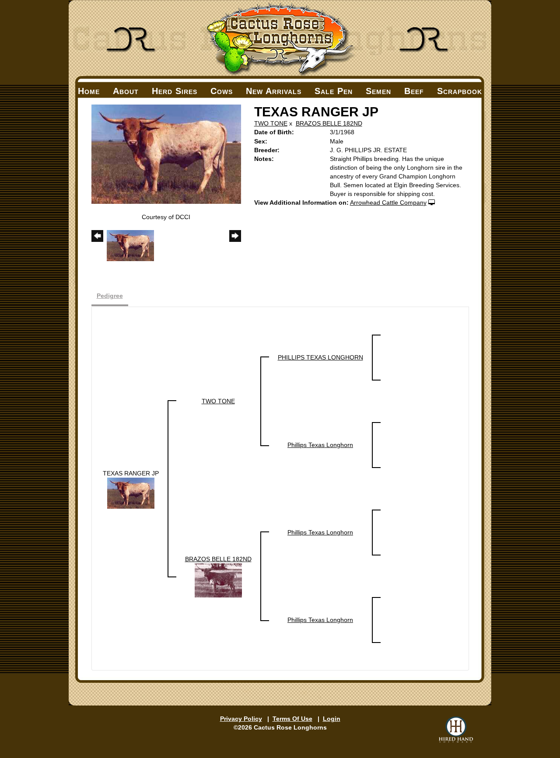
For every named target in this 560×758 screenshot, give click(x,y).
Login (331, 718)
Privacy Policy (241, 718)
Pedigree (110, 295)
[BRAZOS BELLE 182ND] (218, 579)
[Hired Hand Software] (456, 729)
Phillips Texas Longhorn (320, 444)
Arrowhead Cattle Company (388, 202)
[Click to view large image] (166, 153)
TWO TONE (270, 123)
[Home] (280, 38)
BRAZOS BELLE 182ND (329, 123)
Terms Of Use (292, 718)
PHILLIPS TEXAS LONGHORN (320, 357)
